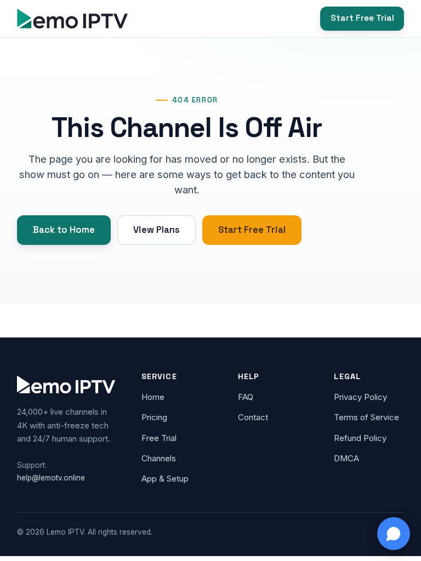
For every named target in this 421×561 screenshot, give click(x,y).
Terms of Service (366, 417)
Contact (253, 417)
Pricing (154, 417)
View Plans (156, 230)
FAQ (245, 397)
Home (152, 397)
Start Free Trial (362, 18)
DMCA (346, 458)
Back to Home (64, 230)
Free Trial (159, 438)
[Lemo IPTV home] (72, 19)
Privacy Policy (360, 397)
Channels (158, 458)
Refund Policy (360, 438)
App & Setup (165, 478)
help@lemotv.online (51, 477)
